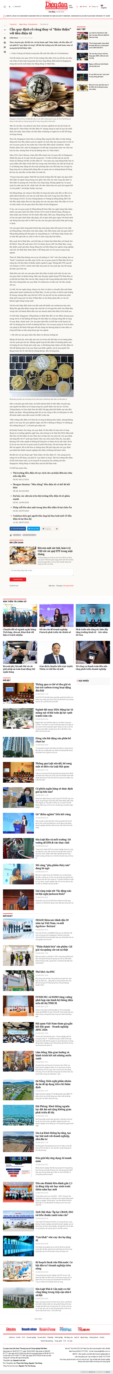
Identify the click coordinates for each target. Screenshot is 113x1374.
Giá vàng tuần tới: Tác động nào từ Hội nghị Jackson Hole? (53, 892)
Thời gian (59, 586)
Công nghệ (99, 16)
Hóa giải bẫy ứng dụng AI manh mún (54, 1160)
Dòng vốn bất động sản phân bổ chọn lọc (53, 740)
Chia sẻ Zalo (34, 529)
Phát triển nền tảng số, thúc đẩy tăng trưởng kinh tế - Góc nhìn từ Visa (92, 632)
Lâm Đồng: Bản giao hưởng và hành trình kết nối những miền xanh (53, 1055)
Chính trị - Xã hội (11, 16)
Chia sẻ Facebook (19, 529)
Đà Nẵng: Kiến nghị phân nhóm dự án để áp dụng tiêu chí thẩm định (53, 1084)
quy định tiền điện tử (29, 535)
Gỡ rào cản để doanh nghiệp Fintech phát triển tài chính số (55, 630)
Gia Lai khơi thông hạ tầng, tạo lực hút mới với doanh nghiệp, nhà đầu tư (53, 1136)
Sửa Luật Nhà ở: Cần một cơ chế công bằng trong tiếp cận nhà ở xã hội (53, 1292)
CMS (92, 1372)
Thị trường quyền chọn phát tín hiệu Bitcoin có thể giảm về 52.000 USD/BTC (99, 45)
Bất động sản (54, 16)
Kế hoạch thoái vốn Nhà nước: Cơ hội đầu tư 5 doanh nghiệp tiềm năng (54, 1265)
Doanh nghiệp (24, 16)
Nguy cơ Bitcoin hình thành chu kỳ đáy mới (98, 65)
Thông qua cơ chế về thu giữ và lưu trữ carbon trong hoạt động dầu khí (53, 687)
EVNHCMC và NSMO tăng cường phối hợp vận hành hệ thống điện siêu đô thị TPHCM (54, 1000)
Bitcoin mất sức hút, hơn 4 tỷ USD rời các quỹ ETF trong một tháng (55, 551)
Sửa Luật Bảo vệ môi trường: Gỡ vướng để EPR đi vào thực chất (53, 841)
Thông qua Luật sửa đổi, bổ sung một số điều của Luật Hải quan (54, 765)
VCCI (17, 16)
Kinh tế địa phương (89, 16)
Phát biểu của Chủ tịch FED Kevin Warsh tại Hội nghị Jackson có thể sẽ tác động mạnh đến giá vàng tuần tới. (55, 902)
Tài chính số (44, 24)
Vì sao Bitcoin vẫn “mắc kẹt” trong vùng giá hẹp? (99, 76)
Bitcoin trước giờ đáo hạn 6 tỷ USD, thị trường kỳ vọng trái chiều (99, 87)
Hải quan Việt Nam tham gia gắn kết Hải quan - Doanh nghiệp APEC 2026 (54, 1026)
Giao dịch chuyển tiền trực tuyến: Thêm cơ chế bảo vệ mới (56, 667)
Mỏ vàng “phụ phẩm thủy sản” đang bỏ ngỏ (53, 867)
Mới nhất (18, 6)
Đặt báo (85, 6)
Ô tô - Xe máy (106, 16)
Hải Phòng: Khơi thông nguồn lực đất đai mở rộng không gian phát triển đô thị (53, 1109)
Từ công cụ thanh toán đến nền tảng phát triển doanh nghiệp (91, 667)
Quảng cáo (95, 6)
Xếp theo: (52, 586)
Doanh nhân (32, 16)
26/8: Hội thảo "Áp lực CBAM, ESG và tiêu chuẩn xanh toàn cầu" (54, 1214)
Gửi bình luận (17, 579)
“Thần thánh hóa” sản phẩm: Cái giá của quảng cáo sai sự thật (54, 948)
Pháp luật (39, 16)
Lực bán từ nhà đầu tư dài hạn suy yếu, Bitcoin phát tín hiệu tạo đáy (99, 35)
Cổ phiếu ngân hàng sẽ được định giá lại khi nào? (54, 790)
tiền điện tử (17, 535)
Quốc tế (60, 16)
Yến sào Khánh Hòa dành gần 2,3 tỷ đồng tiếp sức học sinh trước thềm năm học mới (54, 1186)
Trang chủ (13, 24)
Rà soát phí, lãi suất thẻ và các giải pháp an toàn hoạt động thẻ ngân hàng (19, 669)
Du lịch (81, 16)
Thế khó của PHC (45, 971)
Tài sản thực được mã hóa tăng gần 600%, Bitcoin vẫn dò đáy (98, 56)
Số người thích (69, 586)
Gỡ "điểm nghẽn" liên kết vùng (53, 814)
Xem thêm (38, 1319)
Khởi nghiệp (46, 16)
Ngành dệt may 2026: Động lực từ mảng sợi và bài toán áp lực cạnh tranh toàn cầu (54, 712)
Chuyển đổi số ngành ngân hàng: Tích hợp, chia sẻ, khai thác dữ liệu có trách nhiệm (19, 632)
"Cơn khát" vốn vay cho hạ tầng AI (53, 1239)
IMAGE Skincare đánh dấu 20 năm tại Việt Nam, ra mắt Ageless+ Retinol (52, 923)
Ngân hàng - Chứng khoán (71, 16)
